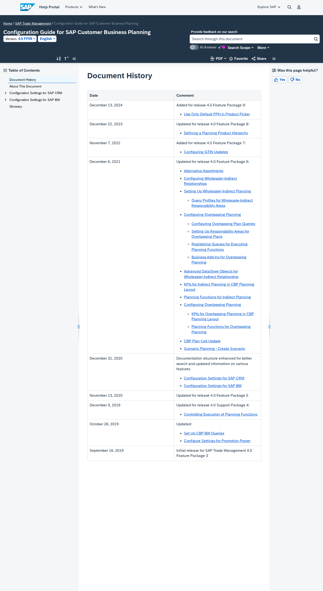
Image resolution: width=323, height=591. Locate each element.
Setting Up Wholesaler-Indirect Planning (217, 191)
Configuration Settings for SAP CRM (35, 93)
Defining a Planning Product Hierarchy (216, 133)
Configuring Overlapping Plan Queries (223, 224)
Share (259, 58)
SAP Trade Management (33, 23)
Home (7, 23)
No (295, 80)
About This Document (25, 86)
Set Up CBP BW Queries (204, 433)
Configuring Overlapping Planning (212, 215)
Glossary (15, 106)
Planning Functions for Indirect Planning (217, 297)
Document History (22, 80)
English (46, 39)
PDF (217, 58)
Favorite (238, 58)
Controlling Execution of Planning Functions (220, 414)
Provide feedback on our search (214, 32)
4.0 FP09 (18, 39)
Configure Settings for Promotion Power (217, 441)
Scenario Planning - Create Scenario (214, 349)
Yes (279, 80)
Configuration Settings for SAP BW (34, 100)
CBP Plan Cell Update (202, 341)
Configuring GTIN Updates (206, 152)
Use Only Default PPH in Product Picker (217, 114)
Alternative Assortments (203, 171)
